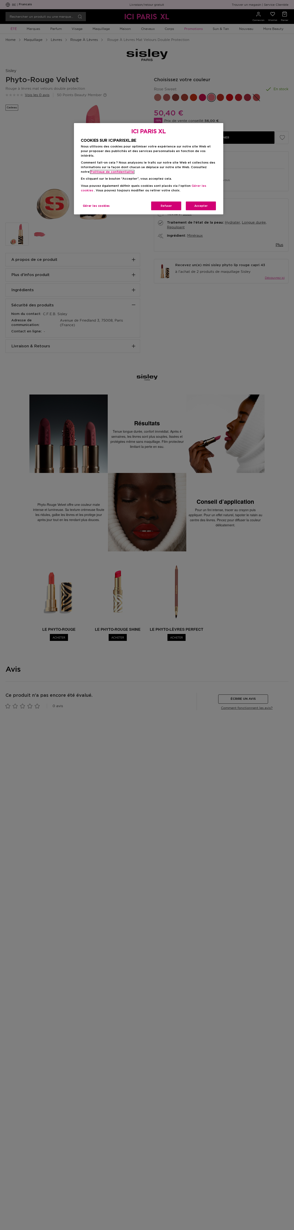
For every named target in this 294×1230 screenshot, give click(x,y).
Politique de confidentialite (112, 171)
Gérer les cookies (96, 206)
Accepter (201, 206)
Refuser (166, 206)
